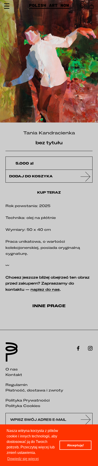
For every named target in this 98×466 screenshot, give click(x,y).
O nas (11, 369)
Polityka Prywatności (27, 400)
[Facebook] (78, 348)
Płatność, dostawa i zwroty (34, 390)
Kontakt (13, 375)
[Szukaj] (82, 6)
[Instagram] (90, 348)
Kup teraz (49, 192)
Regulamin (16, 385)
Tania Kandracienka (49, 132)
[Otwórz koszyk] (91, 6)
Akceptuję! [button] (75, 445)
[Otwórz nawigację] (6, 6)
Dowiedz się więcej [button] (23, 459)
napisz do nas (45, 289)
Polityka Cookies (22, 406)
